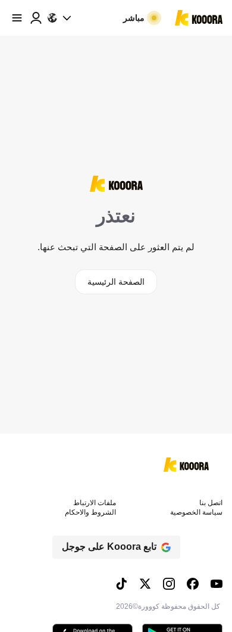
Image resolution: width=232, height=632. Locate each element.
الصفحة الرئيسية (116, 282)
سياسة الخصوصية (196, 512)
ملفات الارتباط (94, 503)
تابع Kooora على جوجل (109, 546)
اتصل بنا (210, 503)
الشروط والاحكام (90, 512)
